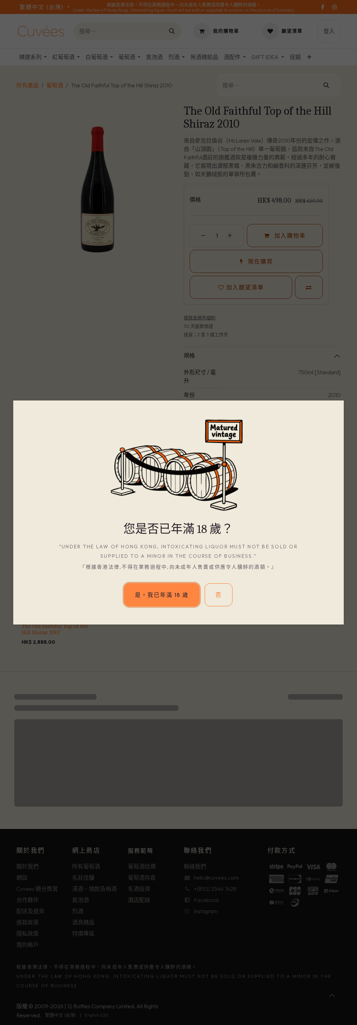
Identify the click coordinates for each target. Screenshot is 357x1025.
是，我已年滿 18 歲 (162, 594)
